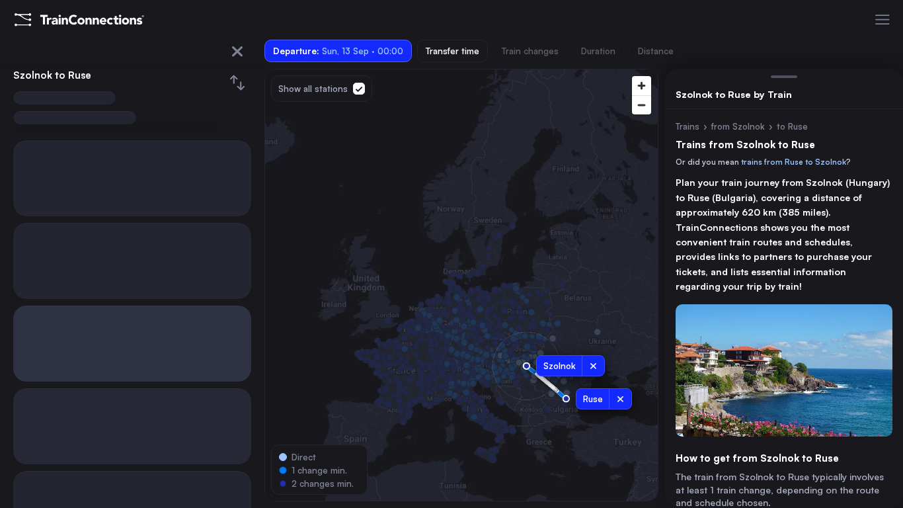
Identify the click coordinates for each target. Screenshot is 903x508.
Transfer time (452, 51)
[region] (461, 285)
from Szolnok (738, 126)
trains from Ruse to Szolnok (793, 162)
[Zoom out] (641, 104)
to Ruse (792, 126)
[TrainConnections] (79, 19)
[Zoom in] (641, 85)
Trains (687, 126)
